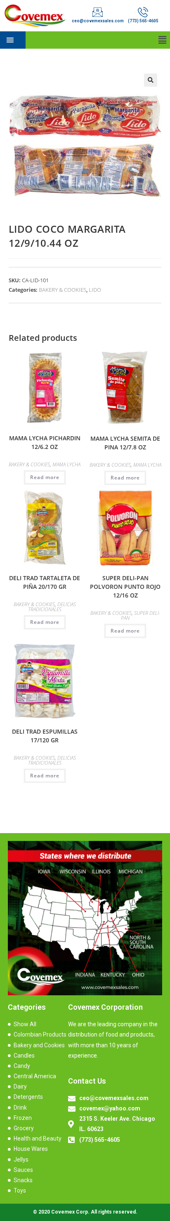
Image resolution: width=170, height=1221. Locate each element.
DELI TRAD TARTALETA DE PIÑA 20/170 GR (44, 582)
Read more (44, 477)
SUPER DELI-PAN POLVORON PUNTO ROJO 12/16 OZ (125, 586)
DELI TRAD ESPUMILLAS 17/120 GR (45, 735)
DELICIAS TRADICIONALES (52, 607)
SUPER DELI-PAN (141, 615)
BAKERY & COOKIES (62, 289)
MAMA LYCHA (66, 464)
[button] (163, 39)
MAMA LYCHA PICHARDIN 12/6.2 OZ (44, 442)
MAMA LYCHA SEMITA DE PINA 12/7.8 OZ (125, 443)
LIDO (95, 289)
